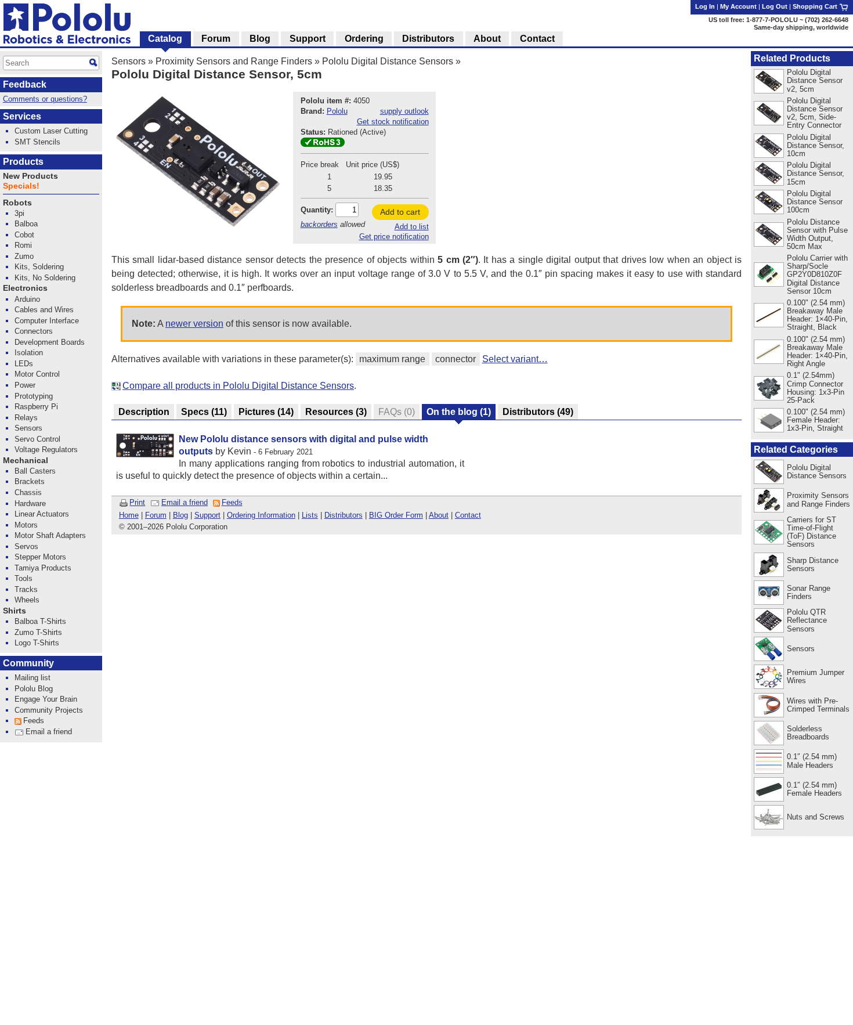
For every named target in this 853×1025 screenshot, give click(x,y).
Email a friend (184, 502)
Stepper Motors (40, 557)
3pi (19, 213)
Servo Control (37, 439)
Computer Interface (47, 320)
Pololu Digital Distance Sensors (387, 61)
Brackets (30, 481)
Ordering (364, 39)
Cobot (24, 234)
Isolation (29, 352)
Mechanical (25, 460)
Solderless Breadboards (808, 732)
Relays (26, 417)
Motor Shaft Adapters (50, 535)
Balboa (26, 223)
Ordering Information (261, 515)
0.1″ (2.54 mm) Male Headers (812, 760)
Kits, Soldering (39, 266)
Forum (156, 515)
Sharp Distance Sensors (812, 564)
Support (207, 515)
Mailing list (32, 677)
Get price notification (394, 236)
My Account (738, 6)
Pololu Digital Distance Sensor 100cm (815, 201)
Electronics (25, 288)
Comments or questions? (45, 99)
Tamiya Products (43, 568)
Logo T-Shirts (37, 642)
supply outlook (404, 111)
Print (137, 502)
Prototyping (34, 396)
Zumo (24, 256)
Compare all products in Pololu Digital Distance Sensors (238, 386)
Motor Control (37, 374)
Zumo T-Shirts (38, 632)
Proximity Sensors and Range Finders (234, 61)
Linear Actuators (42, 514)
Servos (26, 546)
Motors (26, 525)
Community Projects (49, 710)
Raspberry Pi (36, 406)
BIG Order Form (396, 515)
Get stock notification (393, 121)
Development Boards (50, 342)
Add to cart (400, 211)
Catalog (165, 39)
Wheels (27, 599)
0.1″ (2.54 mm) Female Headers (814, 789)
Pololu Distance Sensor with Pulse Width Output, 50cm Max (817, 234)
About (439, 515)
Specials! (21, 186)
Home (129, 515)
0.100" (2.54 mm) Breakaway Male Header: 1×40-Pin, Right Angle (817, 351)
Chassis (28, 492)
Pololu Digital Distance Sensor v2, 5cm (815, 80)
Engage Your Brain (46, 699)
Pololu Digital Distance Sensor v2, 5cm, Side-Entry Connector (815, 112)
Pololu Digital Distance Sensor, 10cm (815, 145)
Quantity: (317, 209)
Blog (180, 515)
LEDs (24, 363)
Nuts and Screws (815, 817)
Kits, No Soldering (45, 277)
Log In (705, 6)
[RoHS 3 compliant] (323, 144)
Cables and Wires (44, 309)
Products (23, 162)
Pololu (337, 111)
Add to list (412, 226)
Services (22, 116)
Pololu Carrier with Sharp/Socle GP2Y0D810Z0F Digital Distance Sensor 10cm (817, 274)
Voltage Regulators (46, 449)
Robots (17, 202)
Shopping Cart (816, 6)
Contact (468, 515)
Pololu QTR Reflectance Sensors (807, 620)
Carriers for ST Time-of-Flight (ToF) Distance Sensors (811, 531)
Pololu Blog (34, 688)
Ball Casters (35, 471)
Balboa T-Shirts (40, 621)
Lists (310, 515)
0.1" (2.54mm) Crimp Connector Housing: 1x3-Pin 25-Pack (815, 387)
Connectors (34, 331)
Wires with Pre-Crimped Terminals (818, 704)
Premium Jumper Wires (815, 676)
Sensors (128, 61)
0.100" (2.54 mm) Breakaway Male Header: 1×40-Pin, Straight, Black (817, 314)
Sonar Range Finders (808, 592)
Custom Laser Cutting (51, 131)
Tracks (26, 589)
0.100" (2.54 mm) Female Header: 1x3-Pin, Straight (816, 419)
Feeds (232, 502)
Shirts (14, 611)
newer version (194, 324)
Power (25, 385)
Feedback (24, 84)
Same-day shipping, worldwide (801, 27)
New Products (30, 176)
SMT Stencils (37, 142)
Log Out (774, 6)
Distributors (343, 515)
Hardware (30, 503)
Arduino (27, 299)
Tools (23, 578)
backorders (319, 224)
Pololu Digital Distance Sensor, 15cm (815, 173)
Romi (23, 245)
